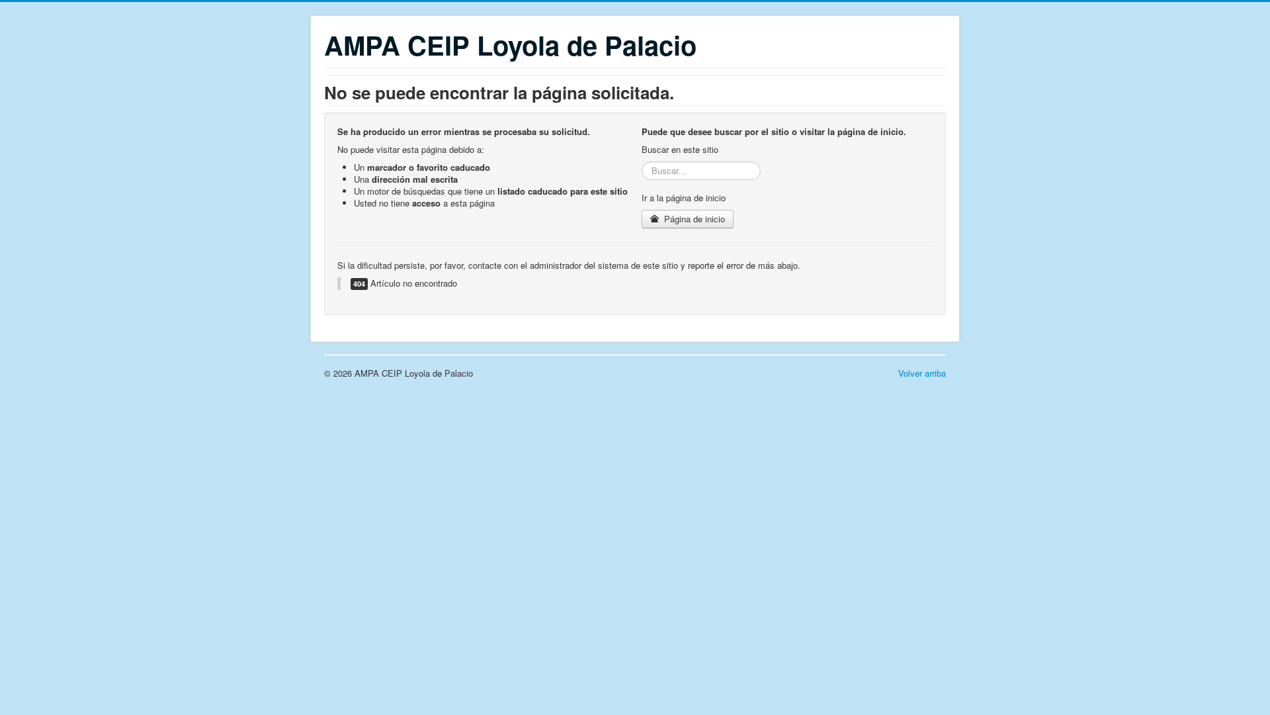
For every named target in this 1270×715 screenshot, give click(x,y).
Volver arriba (922, 373)
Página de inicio (693, 219)
